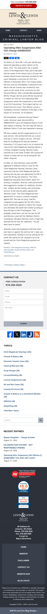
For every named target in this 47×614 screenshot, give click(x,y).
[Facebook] (10, 334)
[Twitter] (17, 334)
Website (23, 554)
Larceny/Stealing (13, 375)
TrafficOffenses (9, 252)
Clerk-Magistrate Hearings (20, 247)
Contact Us (23, 567)
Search (40, 420)
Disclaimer (23, 560)
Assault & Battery (13, 357)
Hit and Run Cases (14, 384)
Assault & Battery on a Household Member (22, 395)
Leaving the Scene (13, 389)
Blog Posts (24, 581)
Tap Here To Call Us (23, 6)
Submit (23, 324)
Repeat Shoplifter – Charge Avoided (19, 437)
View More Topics (11, 411)
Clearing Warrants (13, 366)
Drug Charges (12, 371)
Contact (23, 30)
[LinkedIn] (23, 334)
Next (23, 265)
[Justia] (30, 334)
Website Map (23, 574)
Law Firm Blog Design (23, 611)
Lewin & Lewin (33, 604)
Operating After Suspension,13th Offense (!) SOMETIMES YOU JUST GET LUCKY (23, 456)
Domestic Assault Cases (16, 361)
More (39, 30)
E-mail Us (23, 536)
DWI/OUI (33, 247)
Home (8, 30)
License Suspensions (15, 380)
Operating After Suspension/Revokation (17, 250)
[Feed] (36, 334)
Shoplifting (10, 406)
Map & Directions (23, 539)
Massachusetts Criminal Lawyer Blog (23, 18)
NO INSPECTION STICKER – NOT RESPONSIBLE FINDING (18, 446)
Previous (8, 265)
